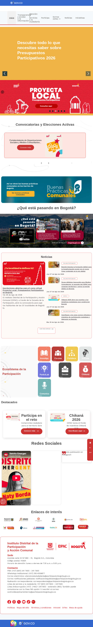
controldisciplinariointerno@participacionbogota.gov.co (31, 592)
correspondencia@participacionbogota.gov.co (53, 581)
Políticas (11, 608)
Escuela (85, 358)
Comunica (44, 394)
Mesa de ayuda (75, 608)
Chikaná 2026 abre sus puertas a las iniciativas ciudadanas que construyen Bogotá (75, 302)
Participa (45, 18)
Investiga (44, 358)
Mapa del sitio (23, 608)
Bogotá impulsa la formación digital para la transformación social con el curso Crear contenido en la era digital (76, 269)
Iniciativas (80, 18)
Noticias (68, 18)
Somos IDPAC (56, 18)
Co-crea (58, 358)
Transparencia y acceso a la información (23, 18)
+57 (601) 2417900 (45, 584)
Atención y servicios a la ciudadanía (34, 18)
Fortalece (71, 358)
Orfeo (64, 608)
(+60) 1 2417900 (39, 587)
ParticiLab (44, 375)
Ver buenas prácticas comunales (20, 193)
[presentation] (41, 163)
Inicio (11, 18)
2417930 (59, 584)
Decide (65, 374)
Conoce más (25, 147)
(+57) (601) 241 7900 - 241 (23, 571)
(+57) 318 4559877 (37, 573)
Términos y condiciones (41, 608)
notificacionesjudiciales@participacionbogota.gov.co (58, 579)
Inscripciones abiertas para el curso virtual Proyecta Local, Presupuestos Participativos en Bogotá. (23, 290)
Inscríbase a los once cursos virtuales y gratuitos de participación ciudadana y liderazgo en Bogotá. (76, 317)
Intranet (56, 608)
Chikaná (85, 374)
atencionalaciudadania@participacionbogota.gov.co (48, 576)
